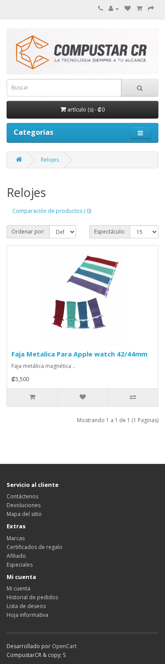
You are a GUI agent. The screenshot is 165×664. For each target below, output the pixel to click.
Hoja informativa (27, 615)
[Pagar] (151, 8)
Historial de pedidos (32, 597)
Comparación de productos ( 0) (51, 211)
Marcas (16, 538)
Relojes (50, 159)
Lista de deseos (26, 606)
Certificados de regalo (34, 547)
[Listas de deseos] (128, 8)
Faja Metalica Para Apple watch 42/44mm (79, 353)
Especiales (20, 564)
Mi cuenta (18, 588)
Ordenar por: (28, 231)
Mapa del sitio (24, 514)
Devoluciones (23, 505)
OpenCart (64, 646)
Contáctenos (22, 496)
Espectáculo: (109, 231)
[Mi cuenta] (114, 8)
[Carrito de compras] (139, 8)
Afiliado (16, 556)
